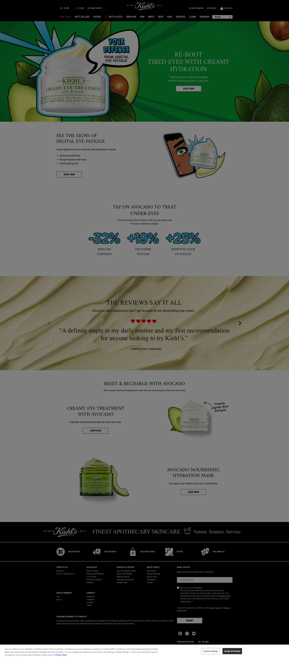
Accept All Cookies (232, 651)
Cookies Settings (210, 651)
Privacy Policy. (61, 655)
